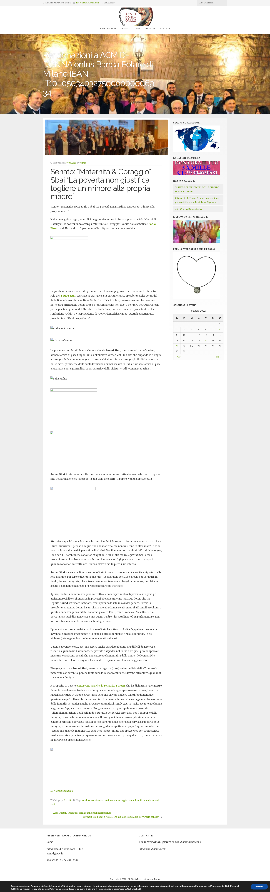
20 (206, 340)
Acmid (83, 162)
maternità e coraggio (116, 800)
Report (126, 29)
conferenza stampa (92, 800)
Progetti (164, 29)
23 (177, 346)
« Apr (177, 357)
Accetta (259, 886)
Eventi (137, 29)
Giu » (218, 357)
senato (147, 800)
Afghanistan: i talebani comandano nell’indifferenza (82, 812)
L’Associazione (108, 29)
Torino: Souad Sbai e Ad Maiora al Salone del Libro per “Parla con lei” (121, 816)
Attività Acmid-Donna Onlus (188, 209)
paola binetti (135, 800)
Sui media (150, 29)
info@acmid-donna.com (87, 2)
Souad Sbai (68, 295)
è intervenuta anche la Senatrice (100, 685)
